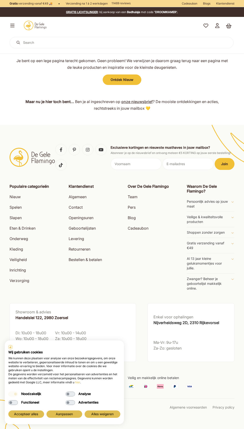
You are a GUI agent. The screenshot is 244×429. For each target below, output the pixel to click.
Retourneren (79, 249)
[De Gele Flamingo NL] (35, 25)
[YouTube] (101, 149)
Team (132, 196)
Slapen (16, 217)
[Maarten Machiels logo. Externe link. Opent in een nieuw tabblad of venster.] (10, 347)
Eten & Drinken (23, 228)
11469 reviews (121, 3)
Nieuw (15, 196)
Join (224, 164)
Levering (76, 238)
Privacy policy (223, 407)
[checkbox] (13, 394)
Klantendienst (225, 3)
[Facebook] (61, 149)
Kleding (16, 249)
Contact (76, 207)
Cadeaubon (189, 3)
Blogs (206, 3)
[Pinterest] (74, 149)
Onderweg (19, 238)
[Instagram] (87, 149)
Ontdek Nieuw (122, 80)
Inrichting (18, 270)
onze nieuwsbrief (137, 101)
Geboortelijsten (82, 228)
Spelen (16, 207)
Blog (132, 217)
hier (77, 382)
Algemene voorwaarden (188, 407)
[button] (11, 25)
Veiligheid (18, 259)
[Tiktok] (61, 165)
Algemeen (77, 196)
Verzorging (19, 280)
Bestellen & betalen (85, 259)
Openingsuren (81, 217)
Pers (132, 207)
